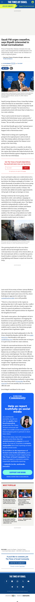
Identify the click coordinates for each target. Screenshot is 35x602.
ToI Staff (19, 63)
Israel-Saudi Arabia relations (8, 551)
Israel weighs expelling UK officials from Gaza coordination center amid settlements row (10, 521)
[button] (33, 2)
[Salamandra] (25, 595)
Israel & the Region (11, 549)
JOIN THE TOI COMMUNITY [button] (17, 563)
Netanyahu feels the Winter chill (24, 519)
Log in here (22, 566)
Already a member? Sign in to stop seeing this (17, 476)
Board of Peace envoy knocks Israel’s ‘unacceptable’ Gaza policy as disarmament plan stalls (24, 502)
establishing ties (6, 339)
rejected (4, 383)
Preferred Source (7, 58)
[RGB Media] (14, 595)
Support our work (17, 472)
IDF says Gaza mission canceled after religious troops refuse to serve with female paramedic (9, 501)
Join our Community (8, 6)
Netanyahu (19, 381)
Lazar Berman (6, 63)
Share (6, 68)
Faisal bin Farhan (21, 549)
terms (24, 171)
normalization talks (7, 298)
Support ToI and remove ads (26, 6)
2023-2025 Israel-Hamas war (23, 551)
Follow (13, 63)
